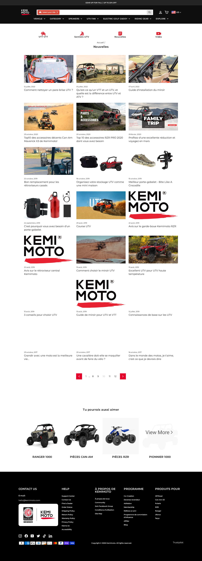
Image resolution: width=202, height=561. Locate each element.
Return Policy (67, 515)
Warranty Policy (68, 518)
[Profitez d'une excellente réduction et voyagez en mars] (153, 117)
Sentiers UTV (81, 37)
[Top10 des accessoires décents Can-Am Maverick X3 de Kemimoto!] (48, 117)
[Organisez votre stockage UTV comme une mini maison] (101, 161)
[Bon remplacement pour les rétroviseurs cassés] (48, 161)
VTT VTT (43, 37)
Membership (129, 507)
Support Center (68, 496)
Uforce (158, 515)
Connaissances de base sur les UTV (150, 314)
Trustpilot (178, 542)
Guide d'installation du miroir (147, 89)
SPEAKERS (74, 18)
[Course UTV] (101, 205)
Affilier (126, 521)
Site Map (98, 514)
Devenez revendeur (132, 500)
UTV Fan (91, 18)
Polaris (158, 503)
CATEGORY (55, 18)
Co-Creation (129, 496)
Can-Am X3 (160, 500)
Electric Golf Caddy (115, 18)
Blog (126, 525)
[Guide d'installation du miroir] (153, 69)
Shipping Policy (68, 511)
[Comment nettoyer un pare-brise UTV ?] (48, 69)
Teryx (157, 518)
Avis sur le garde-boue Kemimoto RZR (152, 226)
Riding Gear (141, 18)
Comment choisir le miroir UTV (95, 270)
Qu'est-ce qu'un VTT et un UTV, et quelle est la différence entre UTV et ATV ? (98, 93)
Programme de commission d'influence (135, 516)
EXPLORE (160, 18)
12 (115, 376)
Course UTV (83, 226)
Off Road (158, 496)
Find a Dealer (67, 503)
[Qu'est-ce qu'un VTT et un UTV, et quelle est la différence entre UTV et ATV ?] (101, 69)
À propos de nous (102, 499)
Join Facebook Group (104, 506)
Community (100, 502)
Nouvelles (120, 37)
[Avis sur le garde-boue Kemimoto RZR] (153, 205)
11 (109, 376)
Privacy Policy (67, 522)
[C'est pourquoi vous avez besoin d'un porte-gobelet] (48, 205)
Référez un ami (130, 511)
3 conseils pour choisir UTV (40, 314)
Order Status (67, 507)
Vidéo (158, 37)
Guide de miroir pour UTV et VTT (96, 314)
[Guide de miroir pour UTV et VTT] (101, 294)
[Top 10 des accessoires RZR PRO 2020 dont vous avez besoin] (101, 117)
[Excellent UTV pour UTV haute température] (153, 249)
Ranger (158, 511)
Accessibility (67, 529)
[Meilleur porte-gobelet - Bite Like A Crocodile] (153, 161)
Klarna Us (66, 526)
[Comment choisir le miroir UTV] (101, 249)
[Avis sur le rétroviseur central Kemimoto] (48, 249)
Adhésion (128, 503)
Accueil (100, 42)
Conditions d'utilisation (104, 510)
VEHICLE (38, 18)
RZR (157, 507)
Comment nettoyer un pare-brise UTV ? (48, 89)
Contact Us (66, 500)
